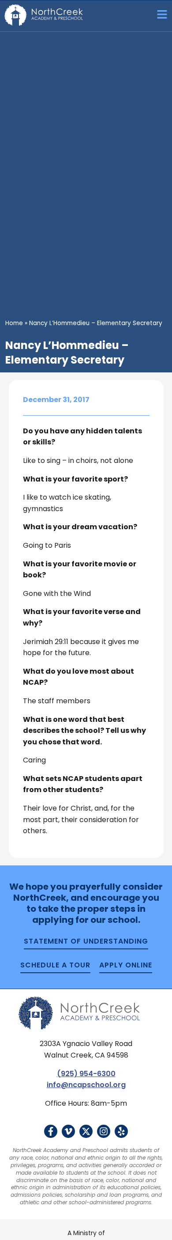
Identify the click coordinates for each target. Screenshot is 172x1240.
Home (14, 323)
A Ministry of (86, 1233)
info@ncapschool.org (86, 1085)
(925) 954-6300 (86, 1074)
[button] (159, 16)
